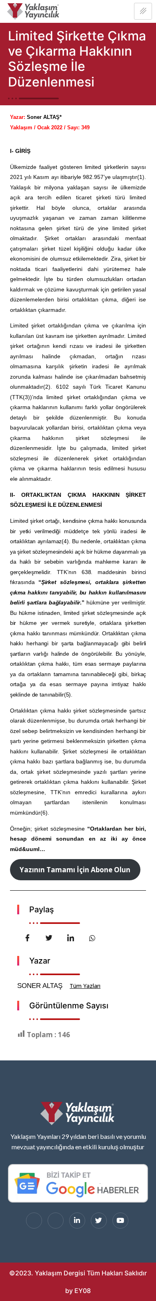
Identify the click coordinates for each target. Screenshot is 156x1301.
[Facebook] (34, 1221)
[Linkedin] (77, 1221)
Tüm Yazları (85, 986)
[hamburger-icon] (143, 11)
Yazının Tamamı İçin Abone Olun (75, 869)
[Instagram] (56, 1221)
